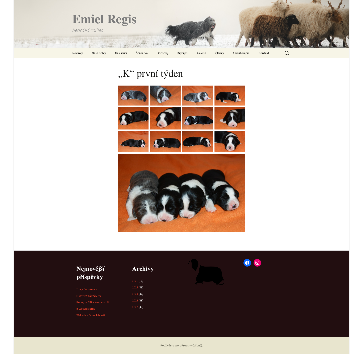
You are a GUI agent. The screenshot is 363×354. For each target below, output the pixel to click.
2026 (135, 281)
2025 (135, 287)
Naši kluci (121, 53)
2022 (135, 307)
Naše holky (99, 53)
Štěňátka (142, 53)
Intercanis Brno (85, 308)
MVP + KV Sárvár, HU (88, 295)
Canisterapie (241, 53)
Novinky (77, 53)
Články (219, 53)
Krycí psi (182, 53)
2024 (135, 294)
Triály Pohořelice (86, 289)
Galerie (201, 53)
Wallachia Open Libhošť (90, 315)
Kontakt (264, 53)
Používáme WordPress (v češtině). (181, 345)
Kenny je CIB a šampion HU (92, 302)
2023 (135, 300)
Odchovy (162, 53)
